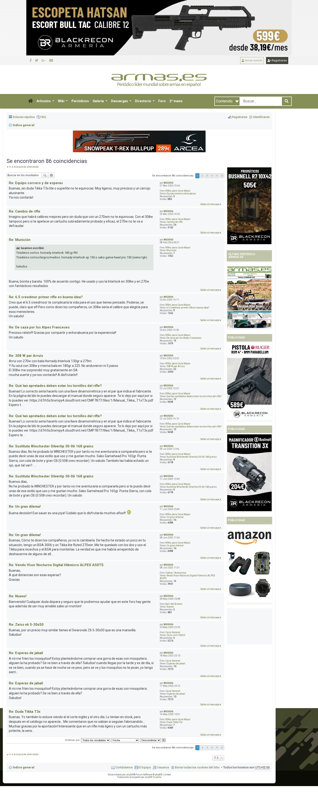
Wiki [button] (61, 101)
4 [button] (212, 175)
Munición (171, 250)
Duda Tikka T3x (174, 722)
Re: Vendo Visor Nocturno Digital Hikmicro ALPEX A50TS (56, 565)
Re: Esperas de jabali (26, 653)
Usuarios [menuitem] (163, 767)
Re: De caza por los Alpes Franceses (39, 327)
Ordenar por (72, 740)
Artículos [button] (44, 101)
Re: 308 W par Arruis (26, 356)
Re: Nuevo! (18, 596)
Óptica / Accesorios (175, 572)
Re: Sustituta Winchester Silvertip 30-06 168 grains (51, 446)
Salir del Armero (173, 604)
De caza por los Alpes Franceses (183, 338)
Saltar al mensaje (209, 204)
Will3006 (168, 183)
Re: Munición (19, 240)
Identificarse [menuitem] (261, 117)
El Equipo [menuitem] (145, 767)
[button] (30, 101)
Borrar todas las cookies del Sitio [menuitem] (197, 767)
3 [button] (207, 175)
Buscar (44, 175)
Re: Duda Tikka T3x (25, 712)
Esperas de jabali (175, 663)
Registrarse (279, 60)
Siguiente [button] (222, 175)
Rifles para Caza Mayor (177, 190)
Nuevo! (170, 606)
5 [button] (217, 175)
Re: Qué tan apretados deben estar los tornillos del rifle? (55, 386)
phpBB (130, 774)
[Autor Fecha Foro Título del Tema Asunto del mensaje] (125, 740)
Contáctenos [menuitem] (124, 767)
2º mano (176, 101)
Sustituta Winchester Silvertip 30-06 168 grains (191, 457)
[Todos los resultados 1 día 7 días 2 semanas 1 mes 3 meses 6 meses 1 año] (95, 740)
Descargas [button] (120, 101)
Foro (162, 101)
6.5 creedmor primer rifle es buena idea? (187, 307)
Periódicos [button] (80, 101)
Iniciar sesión (253, 60)
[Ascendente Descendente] (150, 740)
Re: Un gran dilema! (25, 506)
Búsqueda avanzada (51, 175)
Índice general (23, 767)
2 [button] (202, 175)
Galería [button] (99, 101)
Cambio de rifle (174, 222)
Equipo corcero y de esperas (181, 193)
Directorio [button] (143, 101)
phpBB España (153, 777)
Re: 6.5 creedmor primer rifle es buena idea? (46, 297)
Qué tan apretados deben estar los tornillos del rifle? (193, 396)
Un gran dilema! (175, 517)
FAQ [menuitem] (43, 117)
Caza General (172, 632)
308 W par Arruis (175, 366)
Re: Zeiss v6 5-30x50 (26, 624)
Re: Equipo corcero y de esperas (36, 183)
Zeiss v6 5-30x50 (175, 635)
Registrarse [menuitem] (239, 117)
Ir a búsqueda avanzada (23, 754)
